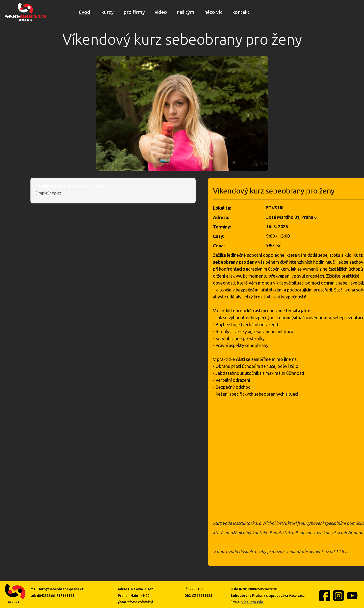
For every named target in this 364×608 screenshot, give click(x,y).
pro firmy (134, 12)
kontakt (241, 12)
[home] (25, 12)
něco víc (213, 12)
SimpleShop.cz (48, 193)
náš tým (185, 12)
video (161, 12)
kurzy (107, 12)
